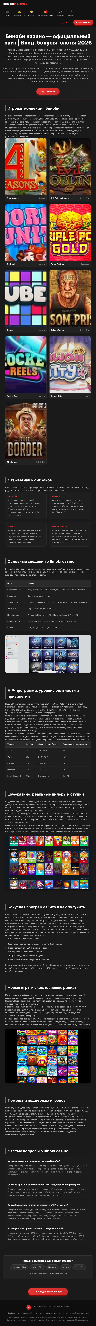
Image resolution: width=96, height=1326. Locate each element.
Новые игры (61, 13)
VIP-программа (19, 13)
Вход (67, 22)
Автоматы (31, 13)
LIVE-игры (7, 13)
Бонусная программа (45, 13)
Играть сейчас (48, 91)
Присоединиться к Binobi (48, 1291)
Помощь (71, 13)
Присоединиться (83, 22)
